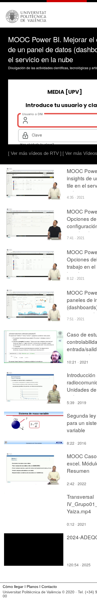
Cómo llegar (13, 587)
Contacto (49, 587)
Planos (32, 587)
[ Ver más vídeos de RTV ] (34, 153)
